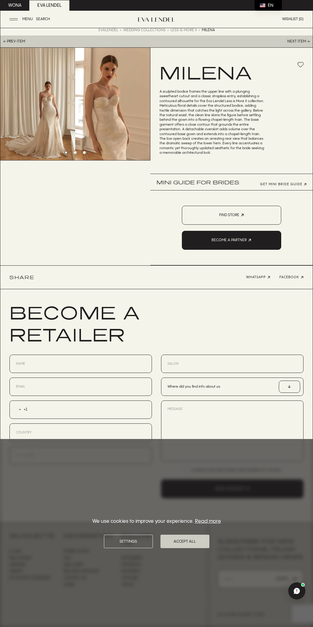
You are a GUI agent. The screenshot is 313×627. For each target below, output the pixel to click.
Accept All (185, 541)
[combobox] (18, 410)
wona (14, 5)
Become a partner (229, 240)
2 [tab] (75, 152)
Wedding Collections (144, 30)
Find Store (229, 215)
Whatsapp (256, 277)
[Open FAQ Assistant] (296, 590)
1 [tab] (66, 152)
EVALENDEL (108, 30)
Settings (128, 541)
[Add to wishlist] (300, 64)
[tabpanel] (37, 104)
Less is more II (184, 30)
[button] (21, 19)
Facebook (289, 277)
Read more (208, 521)
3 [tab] (84, 152)
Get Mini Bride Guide (281, 184)
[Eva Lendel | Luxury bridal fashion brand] (156, 19)
